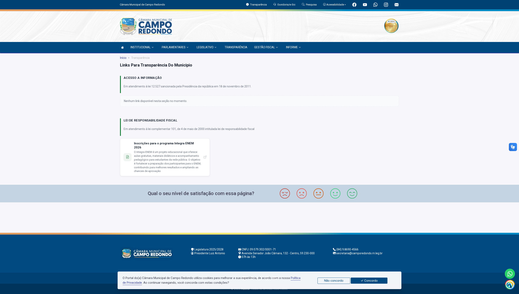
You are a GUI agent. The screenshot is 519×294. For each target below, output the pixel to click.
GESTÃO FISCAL (264, 47)
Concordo (371, 280)
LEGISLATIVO (205, 47)
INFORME (292, 47)
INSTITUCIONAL (141, 47)
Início (123, 57)
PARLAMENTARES (174, 47)
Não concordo (333, 280)
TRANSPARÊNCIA (236, 47)
